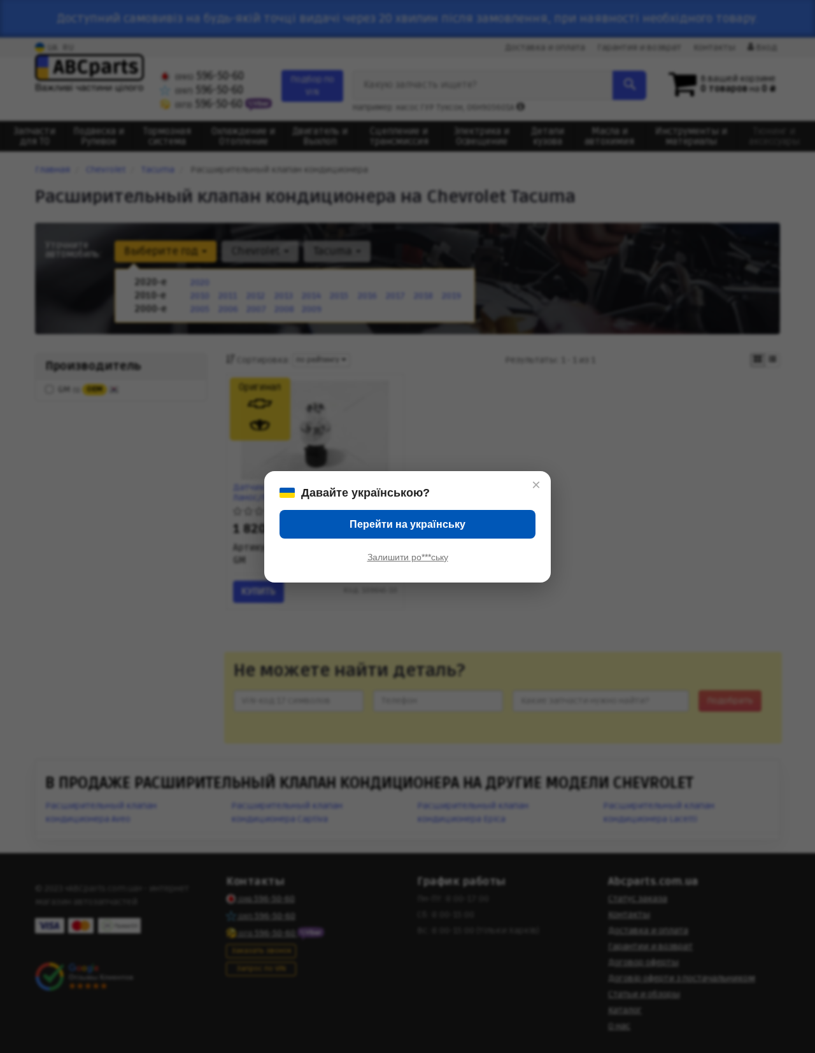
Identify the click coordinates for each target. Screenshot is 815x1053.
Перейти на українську (407, 524)
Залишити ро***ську (407, 557)
